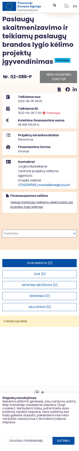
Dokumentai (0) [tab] (40, 263)
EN (75, 6)
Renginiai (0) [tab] (40, 296)
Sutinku (63, 440)
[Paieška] (54, 5)
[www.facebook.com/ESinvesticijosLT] (37, 392)
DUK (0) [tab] (40, 274)
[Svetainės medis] (42, 392)
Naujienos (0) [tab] (40, 307)
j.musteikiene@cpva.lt (53, 185)
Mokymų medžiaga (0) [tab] (40, 285)
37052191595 (27, 185)
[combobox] (39, 233)
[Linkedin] (75, 89)
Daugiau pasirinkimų (26, 440)
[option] (39, 233)
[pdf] (59, 89)
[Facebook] (68, 89)
